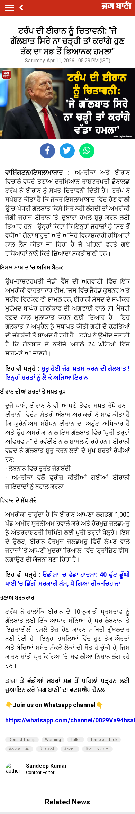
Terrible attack (103, 739)
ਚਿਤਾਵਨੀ (46, 749)
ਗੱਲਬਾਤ (70, 749)
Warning (53, 739)
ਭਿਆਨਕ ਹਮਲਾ (97, 749)
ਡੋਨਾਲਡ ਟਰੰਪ (19, 749)
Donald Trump (22, 739)
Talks (76, 739)
